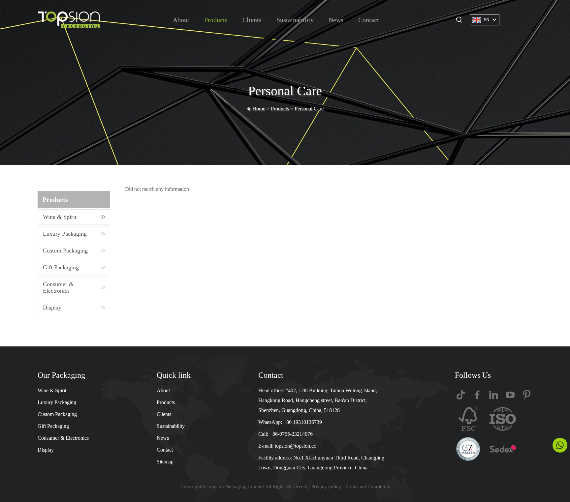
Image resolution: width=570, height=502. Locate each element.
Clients (252, 19)
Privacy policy (326, 486)
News (336, 19)
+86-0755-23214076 (291, 434)
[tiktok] (460, 394)
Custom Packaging (65, 250)
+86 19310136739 (302, 422)
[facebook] (477, 394)
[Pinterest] (526, 394)
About (181, 19)
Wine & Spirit (60, 217)
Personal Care (309, 108)
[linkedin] (493, 394)
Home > (261, 108)
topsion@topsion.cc (295, 446)
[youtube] (510, 394)
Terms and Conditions (367, 486)
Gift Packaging (61, 267)
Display (52, 307)
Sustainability (295, 19)
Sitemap (165, 461)
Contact (368, 19)
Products (216, 19)
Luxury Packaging (65, 233)
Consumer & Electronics (58, 287)
